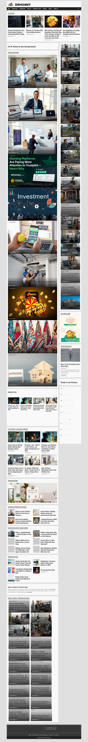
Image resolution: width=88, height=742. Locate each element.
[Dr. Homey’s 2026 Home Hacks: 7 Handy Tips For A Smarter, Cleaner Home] (32, 459)
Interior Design (22, 8)
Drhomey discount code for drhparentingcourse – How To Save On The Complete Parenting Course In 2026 (18, 666)
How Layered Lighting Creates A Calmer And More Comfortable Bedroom (11, 520)
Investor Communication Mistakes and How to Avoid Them (25, 217)
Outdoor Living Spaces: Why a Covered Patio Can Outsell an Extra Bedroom (36, 533)
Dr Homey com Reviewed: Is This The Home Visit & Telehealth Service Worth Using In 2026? (32, 83)
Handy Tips (29, 8)
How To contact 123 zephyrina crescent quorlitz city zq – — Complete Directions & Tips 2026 (41, 703)
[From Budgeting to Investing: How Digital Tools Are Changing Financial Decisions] (71, 21)
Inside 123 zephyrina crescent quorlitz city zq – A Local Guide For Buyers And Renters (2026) (18, 655)
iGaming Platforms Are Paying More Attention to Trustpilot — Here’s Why (30, 184)
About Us (50, 8)
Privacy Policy (35, 734)
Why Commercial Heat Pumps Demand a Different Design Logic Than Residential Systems (32, 282)
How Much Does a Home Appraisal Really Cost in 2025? (25, 383)
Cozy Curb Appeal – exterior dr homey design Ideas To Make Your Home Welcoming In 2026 (41, 667)
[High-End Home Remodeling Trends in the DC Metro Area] (49, 459)
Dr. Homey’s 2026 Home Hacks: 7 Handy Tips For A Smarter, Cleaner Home (32, 470)
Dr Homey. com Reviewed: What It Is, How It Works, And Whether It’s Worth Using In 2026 (26, 407)
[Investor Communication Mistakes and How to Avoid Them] (32, 204)
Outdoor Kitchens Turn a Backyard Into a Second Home (11, 541)
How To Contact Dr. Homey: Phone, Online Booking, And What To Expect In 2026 (32, 151)
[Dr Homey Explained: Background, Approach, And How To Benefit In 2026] (32, 104)
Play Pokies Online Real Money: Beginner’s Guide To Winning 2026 (28, 316)
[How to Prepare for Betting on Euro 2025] (32, 237)
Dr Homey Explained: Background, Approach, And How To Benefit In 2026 (30, 117)
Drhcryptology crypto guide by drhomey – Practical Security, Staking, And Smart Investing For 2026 (41, 690)
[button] (78, 9)
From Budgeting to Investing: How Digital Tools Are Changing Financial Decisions (71, 32)
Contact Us (56, 8)
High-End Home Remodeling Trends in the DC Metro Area (48, 470)
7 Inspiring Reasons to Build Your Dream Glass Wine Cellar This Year (36, 520)
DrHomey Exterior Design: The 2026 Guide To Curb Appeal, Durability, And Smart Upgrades (11, 549)
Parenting (45, 8)
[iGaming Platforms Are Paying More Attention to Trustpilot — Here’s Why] (32, 170)
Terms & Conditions (43, 734)
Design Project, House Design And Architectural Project (11, 578)
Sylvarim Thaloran (29, 34)
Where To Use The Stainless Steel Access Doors (70, 365)
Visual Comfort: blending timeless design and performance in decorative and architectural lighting (36, 512)
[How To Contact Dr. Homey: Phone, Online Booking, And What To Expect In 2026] (32, 137)
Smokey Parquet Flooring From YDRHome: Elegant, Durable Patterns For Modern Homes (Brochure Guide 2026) (51, 408)
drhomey (53, 589)
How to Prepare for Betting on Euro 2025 (21, 250)
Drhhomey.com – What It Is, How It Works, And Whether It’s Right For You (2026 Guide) (41, 607)
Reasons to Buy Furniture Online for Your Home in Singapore (11, 512)
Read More (64, 375)
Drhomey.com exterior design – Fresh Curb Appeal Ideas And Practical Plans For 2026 (18, 643)
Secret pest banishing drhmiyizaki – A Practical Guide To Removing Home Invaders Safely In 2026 (18, 715)
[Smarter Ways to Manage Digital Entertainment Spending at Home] (16, 436)
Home (9, 8)
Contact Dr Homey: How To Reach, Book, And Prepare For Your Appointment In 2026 (16, 471)
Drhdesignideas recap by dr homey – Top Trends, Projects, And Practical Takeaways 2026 (18, 691)
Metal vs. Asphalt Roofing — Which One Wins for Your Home (11, 533)
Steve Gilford (10, 36)
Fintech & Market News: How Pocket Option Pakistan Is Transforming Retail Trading (16, 32)
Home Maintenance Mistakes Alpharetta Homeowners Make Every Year (36, 549)
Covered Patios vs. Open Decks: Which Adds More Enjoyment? (36, 541)
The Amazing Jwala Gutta (36, 570)
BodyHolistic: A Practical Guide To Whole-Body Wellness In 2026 (36, 562)
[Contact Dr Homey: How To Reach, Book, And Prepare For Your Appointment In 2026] (16, 459)
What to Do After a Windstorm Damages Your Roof (40, 717)
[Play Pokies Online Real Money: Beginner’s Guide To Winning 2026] (32, 303)
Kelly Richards (10, 450)
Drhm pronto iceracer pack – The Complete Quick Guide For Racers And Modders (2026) (19, 631)
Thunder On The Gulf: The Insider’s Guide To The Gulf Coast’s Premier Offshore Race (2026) (11, 562)
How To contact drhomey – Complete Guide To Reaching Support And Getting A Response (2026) (18, 606)
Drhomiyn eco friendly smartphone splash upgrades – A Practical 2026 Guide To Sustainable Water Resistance (41, 654)
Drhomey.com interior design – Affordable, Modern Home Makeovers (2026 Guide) (41, 619)
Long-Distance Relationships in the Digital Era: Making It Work (11, 570)
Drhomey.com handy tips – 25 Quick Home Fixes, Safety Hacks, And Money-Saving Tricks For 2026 (18, 678)
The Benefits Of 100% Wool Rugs (18, 350)
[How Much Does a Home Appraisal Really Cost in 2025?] (32, 369)
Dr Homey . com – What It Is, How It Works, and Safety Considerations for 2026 (13, 407)
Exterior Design (15, 8)
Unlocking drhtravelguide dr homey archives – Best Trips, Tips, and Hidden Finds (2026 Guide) (17, 703)
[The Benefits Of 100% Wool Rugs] (32, 336)
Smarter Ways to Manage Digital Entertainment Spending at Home (15, 447)
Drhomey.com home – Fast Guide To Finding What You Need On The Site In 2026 (41, 643)
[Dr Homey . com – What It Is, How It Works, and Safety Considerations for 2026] (32, 436)
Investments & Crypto (37, 8)
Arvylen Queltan (12, 351)
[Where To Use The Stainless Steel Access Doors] (70, 355)
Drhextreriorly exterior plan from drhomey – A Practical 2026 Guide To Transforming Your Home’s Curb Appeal (40, 678)
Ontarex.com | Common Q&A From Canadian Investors (34, 31)
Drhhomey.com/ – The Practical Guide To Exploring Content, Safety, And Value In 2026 (18, 619)
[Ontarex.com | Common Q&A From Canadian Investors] (34, 21)
